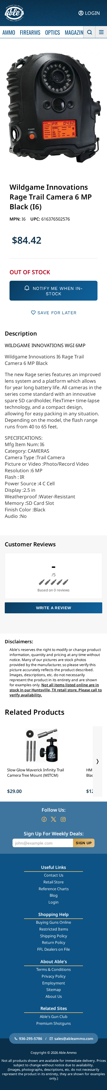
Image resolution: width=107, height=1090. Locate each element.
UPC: (35, 219)
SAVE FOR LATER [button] (56, 312)
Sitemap (53, 989)
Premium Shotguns (53, 1023)
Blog (54, 895)
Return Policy (53, 942)
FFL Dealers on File (53, 949)
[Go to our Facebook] (44, 819)
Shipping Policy (53, 936)
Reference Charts (54, 888)
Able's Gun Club (53, 1016)
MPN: (16, 219)
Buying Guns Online (53, 922)
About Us (53, 996)
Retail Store (53, 882)
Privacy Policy (54, 976)
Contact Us (53, 875)
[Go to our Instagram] (63, 819)
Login (53, 902)
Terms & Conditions (53, 969)
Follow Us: (53, 810)
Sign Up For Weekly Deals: (54, 833)
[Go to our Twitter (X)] (53, 819)
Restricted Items (53, 929)
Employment (53, 983)
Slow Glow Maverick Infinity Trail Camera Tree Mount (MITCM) (35, 772)
